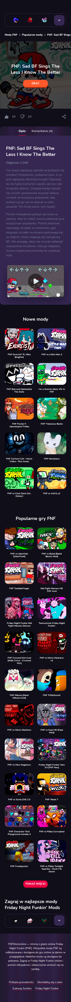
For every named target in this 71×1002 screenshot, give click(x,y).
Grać (35, 83)
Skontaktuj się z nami (49, 982)
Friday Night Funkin (47, 988)
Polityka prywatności (21, 982)
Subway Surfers (22, 988)
